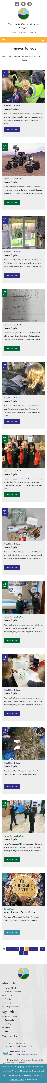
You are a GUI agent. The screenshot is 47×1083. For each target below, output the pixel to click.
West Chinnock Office (29, 1054)
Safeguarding (10, 1020)
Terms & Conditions (12, 1003)
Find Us (8, 999)
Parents (7, 1027)
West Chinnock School (13, 992)
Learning (8, 1024)
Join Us (7, 1031)
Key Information (11, 1016)
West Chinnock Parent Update (19, 912)
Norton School (10, 988)
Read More (12, 129)
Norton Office (20, 1052)
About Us (8, 995)
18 (42, 949)
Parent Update (11, 108)
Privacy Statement (11, 1007)
